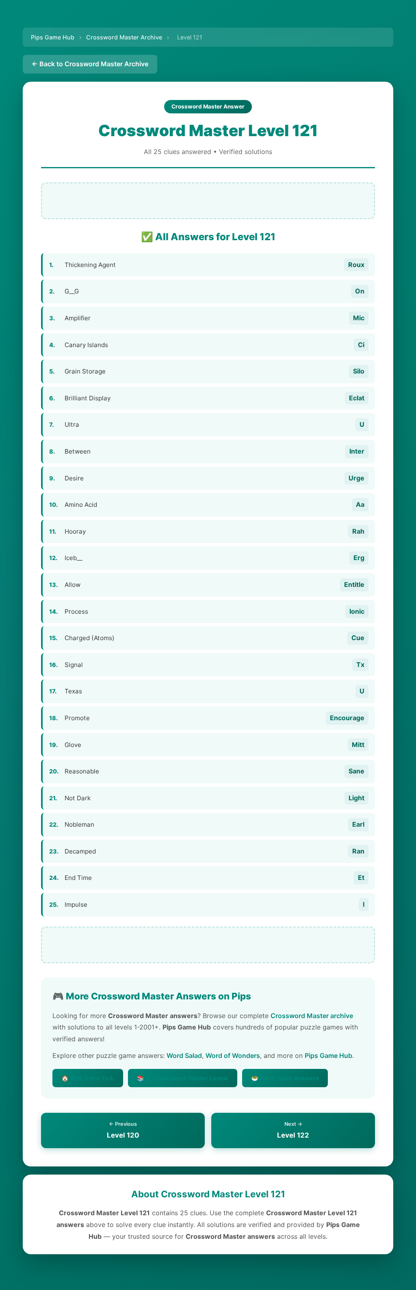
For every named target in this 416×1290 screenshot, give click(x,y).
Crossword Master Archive (124, 37)
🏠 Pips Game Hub (87, 1078)
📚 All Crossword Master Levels (182, 1078)
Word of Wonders (233, 1055)
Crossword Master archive (312, 1016)
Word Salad (184, 1055)
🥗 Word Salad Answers (285, 1078)
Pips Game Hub (52, 37)
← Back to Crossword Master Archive (90, 64)
